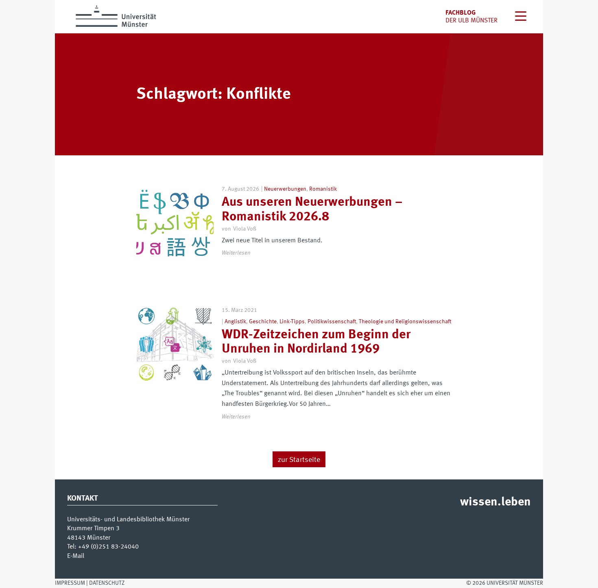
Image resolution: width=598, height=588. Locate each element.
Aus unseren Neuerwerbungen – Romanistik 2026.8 (312, 209)
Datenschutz (106, 583)
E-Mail (75, 556)
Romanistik (323, 189)
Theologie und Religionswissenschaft (405, 321)
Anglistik (235, 321)
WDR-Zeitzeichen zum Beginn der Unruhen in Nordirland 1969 (316, 342)
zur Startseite (299, 460)
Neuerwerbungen (285, 189)
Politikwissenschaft (332, 321)
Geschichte (263, 321)
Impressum (70, 583)
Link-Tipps (292, 321)
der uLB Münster (471, 20)
